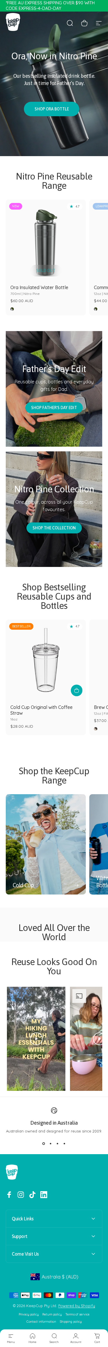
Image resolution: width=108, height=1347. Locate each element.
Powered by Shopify (76, 1305)
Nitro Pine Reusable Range (54, 181)
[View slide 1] (43, 1143)
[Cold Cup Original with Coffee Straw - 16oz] (46, 660)
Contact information (41, 1322)
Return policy (52, 1314)
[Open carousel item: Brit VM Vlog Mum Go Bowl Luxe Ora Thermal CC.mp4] (54, 1039)
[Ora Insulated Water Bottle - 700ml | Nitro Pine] (46, 239)
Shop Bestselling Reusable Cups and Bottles (54, 596)
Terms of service (77, 1314)
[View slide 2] (50, 1143)
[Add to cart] (76, 690)
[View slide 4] (64, 1143)
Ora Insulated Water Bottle (39, 290)
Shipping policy (71, 1322)
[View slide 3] (57, 1143)
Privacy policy (29, 1314)
